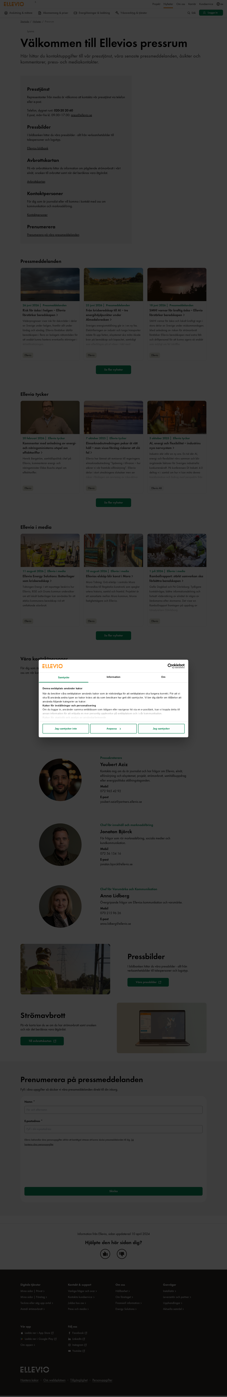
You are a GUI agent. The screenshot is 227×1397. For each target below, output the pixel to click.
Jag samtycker (161, 728)
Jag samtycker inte (66, 728)
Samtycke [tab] (63, 677)
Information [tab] (113, 676)
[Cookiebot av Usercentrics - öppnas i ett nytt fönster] (170, 666)
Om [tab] (163, 676)
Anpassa (112, 728)
